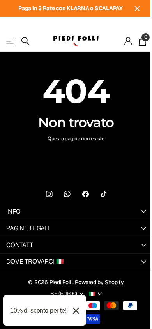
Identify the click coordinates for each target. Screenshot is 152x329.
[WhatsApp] (67, 194)
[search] (25, 41)
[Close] (76, 310)
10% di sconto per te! (38, 310)
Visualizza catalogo (10, 41)
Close (137, 8)
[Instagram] (49, 194)
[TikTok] (103, 194)
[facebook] (85, 194)
